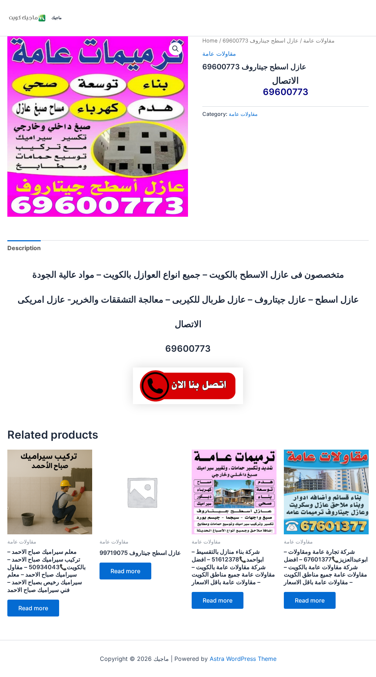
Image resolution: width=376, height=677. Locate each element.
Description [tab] (24, 248)
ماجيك (56, 17)
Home (210, 40)
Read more (33, 608)
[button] (175, 48)
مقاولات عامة (319, 40)
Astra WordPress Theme (243, 658)
